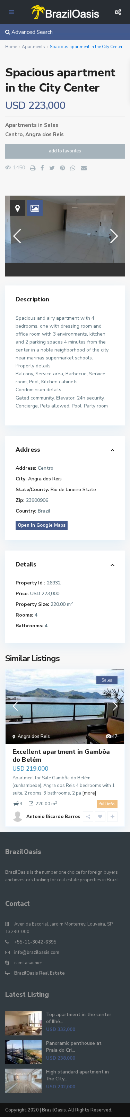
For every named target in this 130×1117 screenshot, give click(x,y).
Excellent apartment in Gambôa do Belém (61, 756)
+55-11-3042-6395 (35, 942)
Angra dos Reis (44, 134)
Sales (51, 125)
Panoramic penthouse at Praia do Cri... (74, 1046)
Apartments (33, 46)
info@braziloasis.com (36, 952)
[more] (89, 793)
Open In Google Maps (42, 525)
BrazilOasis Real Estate (39, 973)
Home (11, 46)
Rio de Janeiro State (73, 489)
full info (107, 804)
